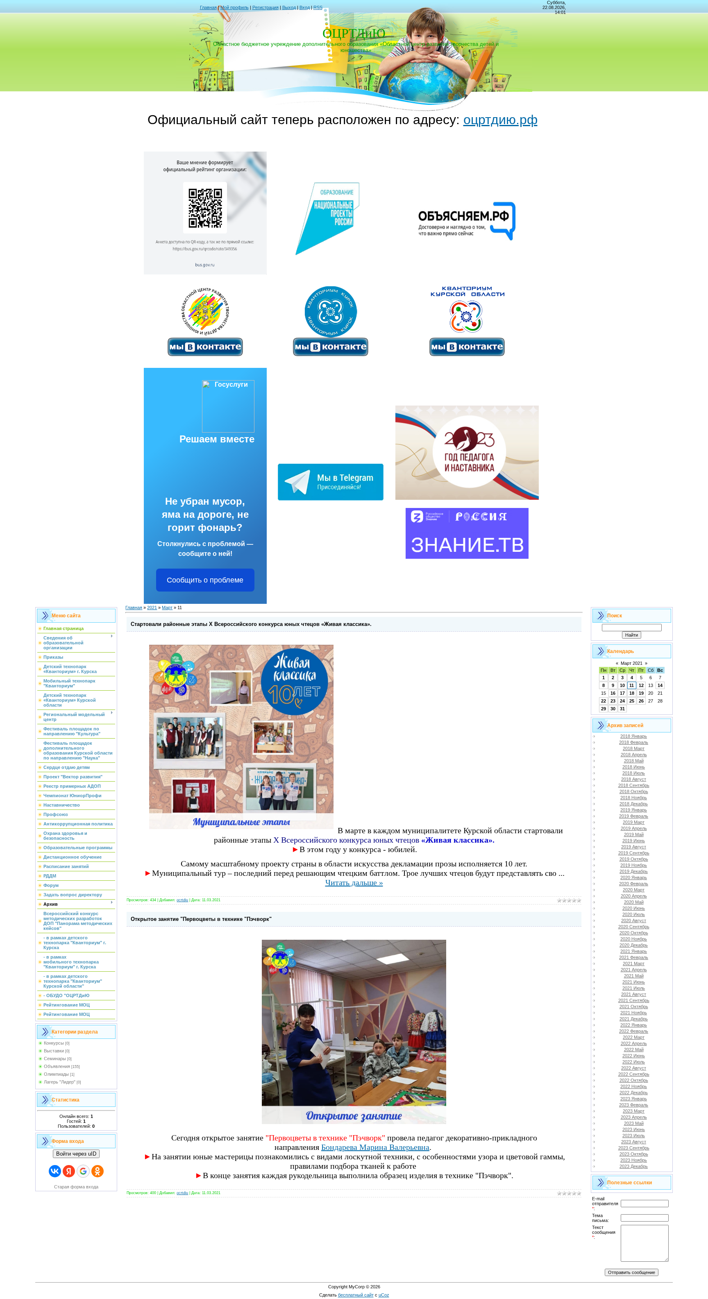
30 (612, 708)
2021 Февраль (633, 957)
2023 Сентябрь (633, 1147)
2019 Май (634, 834)
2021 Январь (633, 951)
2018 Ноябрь (633, 797)
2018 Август (633, 779)
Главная (208, 7)
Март (167, 607)
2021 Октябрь (634, 1006)
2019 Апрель (634, 828)
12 (641, 685)
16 (612, 693)
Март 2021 (631, 663)
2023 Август (633, 1141)
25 (631, 700)
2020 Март (633, 889)
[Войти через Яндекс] (69, 1171)
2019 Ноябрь (633, 865)
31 (622, 708)
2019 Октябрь (634, 859)
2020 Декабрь (634, 945)
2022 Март (633, 1037)
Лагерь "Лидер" (59, 1081)
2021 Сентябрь (633, 1000)
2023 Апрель (634, 1117)
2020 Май (634, 902)
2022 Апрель (634, 1043)
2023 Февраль (633, 1104)
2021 (152, 607)
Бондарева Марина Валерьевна (375, 1147)
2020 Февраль (633, 883)
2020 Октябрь (634, 932)
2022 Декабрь (634, 1092)
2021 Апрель (634, 969)
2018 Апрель (634, 754)
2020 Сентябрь (633, 926)
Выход (289, 7)
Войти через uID (76, 1154)
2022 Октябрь (634, 1080)
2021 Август (633, 994)
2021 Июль (633, 988)
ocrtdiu (182, 900)
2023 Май (634, 1123)
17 (622, 693)
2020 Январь (633, 877)
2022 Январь (633, 1024)
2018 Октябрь (634, 791)
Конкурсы (54, 1043)
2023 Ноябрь (633, 1160)
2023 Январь (633, 1098)
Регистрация (265, 7)
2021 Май (634, 975)
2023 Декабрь (634, 1166)
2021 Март (633, 963)
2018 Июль (633, 773)
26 (641, 700)
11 (631, 685)
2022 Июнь (633, 1055)
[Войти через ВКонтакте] (55, 1171)
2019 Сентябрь (633, 852)
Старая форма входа (76, 1186)
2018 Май (634, 760)
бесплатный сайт (356, 1294)
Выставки (54, 1050)
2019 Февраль (633, 816)
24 (622, 700)
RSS (317, 7)
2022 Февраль (633, 1031)
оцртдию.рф (500, 119)
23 (612, 700)
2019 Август (633, 846)
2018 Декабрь (634, 803)
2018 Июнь (633, 766)
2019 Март (633, 822)
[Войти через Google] (83, 1171)
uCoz (384, 1294)
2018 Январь (633, 736)
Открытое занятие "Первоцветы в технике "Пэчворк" (201, 919)
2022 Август (633, 1067)
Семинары (55, 1058)
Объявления (57, 1066)
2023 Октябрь (634, 1154)
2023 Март (633, 1111)
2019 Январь (633, 809)
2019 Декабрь (634, 871)
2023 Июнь (633, 1129)
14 (660, 685)
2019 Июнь (633, 840)
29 (603, 708)
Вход (305, 7)
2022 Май (634, 1049)
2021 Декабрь (634, 1018)
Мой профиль (234, 7)
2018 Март (633, 748)
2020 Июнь (633, 908)
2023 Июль (633, 1135)
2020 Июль (633, 914)
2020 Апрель (634, 895)
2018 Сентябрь (633, 785)
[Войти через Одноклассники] (97, 1171)
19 (641, 693)
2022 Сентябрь (633, 1074)
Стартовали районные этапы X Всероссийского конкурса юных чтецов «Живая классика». (251, 624)
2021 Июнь (633, 981)
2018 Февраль (633, 742)
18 (631, 693)
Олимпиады (56, 1074)
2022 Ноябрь (633, 1086)
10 (622, 685)
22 (603, 700)
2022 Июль (633, 1061)
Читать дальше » (354, 882)
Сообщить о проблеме (205, 580)
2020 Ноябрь (633, 938)
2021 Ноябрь (633, 1012)
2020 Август (633, 920)
